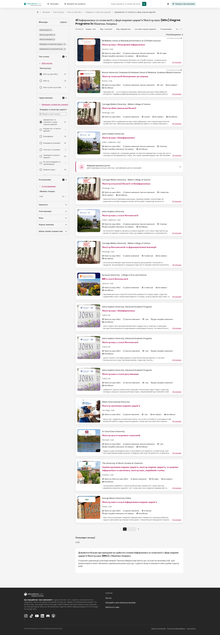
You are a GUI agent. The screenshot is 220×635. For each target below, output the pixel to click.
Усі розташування (49, 186)
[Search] (144, 4)
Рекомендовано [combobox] (173, 34)
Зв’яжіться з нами (112, 607)
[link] (135, 12)
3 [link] (133, 529)
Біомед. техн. (91, 29)
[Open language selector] (168, 4)
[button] (45, 30)
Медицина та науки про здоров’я (55, 104)
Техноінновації (166, 29)
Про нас (108, 598)
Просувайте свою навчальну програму (120, 602)
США (77, 542)
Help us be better (207, 628)
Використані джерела (76, 4)
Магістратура (47, 63)
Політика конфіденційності (176, 628)
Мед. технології (106, 29)
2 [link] (129, 529)
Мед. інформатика (123, 29)
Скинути (63, 22)
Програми (54, 4)
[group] (148, 29)
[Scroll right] (181, 29)
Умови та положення (158, 628)
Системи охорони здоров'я (145, 29)
